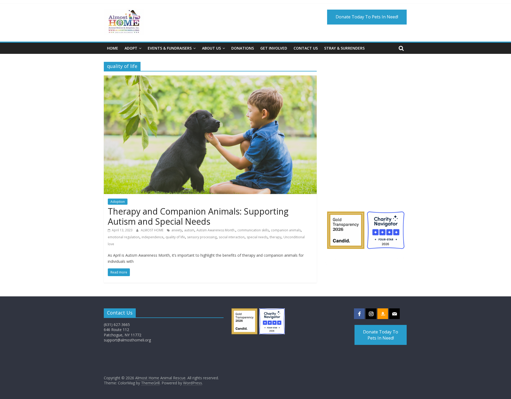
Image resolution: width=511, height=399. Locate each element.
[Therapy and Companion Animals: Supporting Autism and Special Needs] (210, 79)
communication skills (253, 230)
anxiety (176, 230)
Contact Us (306, 48)
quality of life (175, 237)
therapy (275, 237)
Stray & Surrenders (344, 48)
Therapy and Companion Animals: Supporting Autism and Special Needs (198, 216)
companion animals (286, 230)
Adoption (117, 201)
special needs (257, 237)
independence (152, 237)
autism (189, 230)
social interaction (232, 237)
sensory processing (202, 237)
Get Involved (273, 48)
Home (112, 48)
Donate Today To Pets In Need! (367, 17)
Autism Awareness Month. (215, 230)
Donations (242, 48)
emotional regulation (123, 237)
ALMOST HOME (152, 230)
